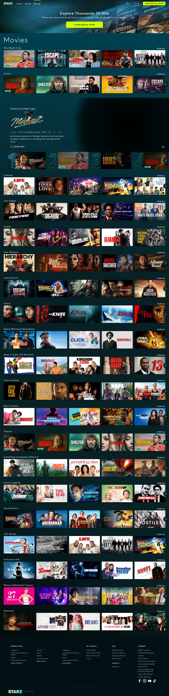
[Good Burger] (84, 416)
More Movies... (42, 661)
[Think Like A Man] (150, 186)
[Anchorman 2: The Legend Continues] (84, 519)
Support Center (117, 650)
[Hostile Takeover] (117, 263)
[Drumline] (84, 237)
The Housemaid (42, 658)
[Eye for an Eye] (150, 314)
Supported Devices (119, 656)
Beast (39, 653)
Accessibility (116, 658)
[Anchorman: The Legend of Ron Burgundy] (51, 519)
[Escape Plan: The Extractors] (19, 288)
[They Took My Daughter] (51, 237)
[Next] (165, 58)
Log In (88, 658)
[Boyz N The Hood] (19, 340)
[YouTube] (149, 680)
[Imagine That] (117, 570)
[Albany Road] (150, 263)
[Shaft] (150, 570)
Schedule (115, 667)
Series (28, 4)
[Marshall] (117, 340)
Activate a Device (118, 653)
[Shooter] (19, 570)
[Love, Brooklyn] (150, 596)
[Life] (19, 186)
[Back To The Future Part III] (19, 519)
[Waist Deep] (84, 391)
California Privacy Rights (147, 661)
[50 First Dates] (51, 365)
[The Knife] (51, 314)
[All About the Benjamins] (117, 84)
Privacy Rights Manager (146, 664)
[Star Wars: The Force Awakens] (150, 340)
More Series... (67, 663)
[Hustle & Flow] (84, 211)
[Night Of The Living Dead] (51, 544)
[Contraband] (84, 570)
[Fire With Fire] (19, 211)
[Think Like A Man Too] (84, 186)
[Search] (127, 3)
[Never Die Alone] (19, 391)
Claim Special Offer (93, 653)
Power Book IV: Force (18, 660)
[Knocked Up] (117, 493)
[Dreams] (84, 621)
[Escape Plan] (51, 59)
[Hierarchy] (19, 263)
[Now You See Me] (150, 237)
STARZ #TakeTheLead (146, 653)
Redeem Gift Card (93, 656)
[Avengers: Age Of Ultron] (19, 493)
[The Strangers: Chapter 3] (84, 263)
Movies (37, 4)
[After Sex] (51, 621)
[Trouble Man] (84, 84)
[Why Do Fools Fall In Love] (51, 186)
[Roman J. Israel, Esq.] (117, 211)
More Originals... (17, 663)
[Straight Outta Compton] (150, 59)
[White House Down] (150, 211)
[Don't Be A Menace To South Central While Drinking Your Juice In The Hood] (19, 365)
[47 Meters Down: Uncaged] (84, 314)
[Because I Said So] (150, 621)
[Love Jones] (84, 59)
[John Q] (51, 391)
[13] (150, 365)
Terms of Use (143, 667)
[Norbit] (19, 416)
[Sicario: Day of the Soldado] (51, 211)
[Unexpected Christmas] (117, 416)
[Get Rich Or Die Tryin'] (117, 59)
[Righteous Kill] (150, 493)
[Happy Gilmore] (19, 544)
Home (19, 4)
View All (161, 48)
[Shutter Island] (84, 493)
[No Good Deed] (19, 314)
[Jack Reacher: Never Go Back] (117, 288)
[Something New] (84, 468)
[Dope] (117, 391)
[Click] (84, 340)
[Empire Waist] (117, 596)
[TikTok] (154, 680)
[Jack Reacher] (150, 288)
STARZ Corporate (144, 650)
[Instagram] (144, 680)
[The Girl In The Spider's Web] (19, 468)
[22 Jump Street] (150, 391)
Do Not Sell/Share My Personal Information (145, 670)
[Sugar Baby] (51, 596)
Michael (40, 650)
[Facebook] (139, 680)
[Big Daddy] (117, 365)
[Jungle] (51, 468)
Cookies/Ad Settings (145, 674)
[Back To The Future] (117, 186)
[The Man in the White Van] (51, 263)
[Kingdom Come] (84, 365)
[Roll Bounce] (51, 416)
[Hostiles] (150, 519)
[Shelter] (51, 84)
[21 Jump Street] (51, 570)
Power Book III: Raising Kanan (19, 654)
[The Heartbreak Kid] (117, 621)
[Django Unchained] (117, 237)
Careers (141, 656)
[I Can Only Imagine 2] (150, 468)
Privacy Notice (143, 658)
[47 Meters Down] (117, 314)
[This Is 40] (51, 493)
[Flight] (51, 340)
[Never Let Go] (84, 288)
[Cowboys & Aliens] (117, 519)
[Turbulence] (117, 468)
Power (13, 657)
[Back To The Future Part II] (51, 288)
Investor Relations (144, 677)
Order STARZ (91, 650)
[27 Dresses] (19, 596)
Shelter (39, 656)
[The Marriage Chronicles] (19, 621)
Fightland (14, 650)
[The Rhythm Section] (84, 596)
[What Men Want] (150, 416)
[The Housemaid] (19, 237)
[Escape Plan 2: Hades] (150, 84)
